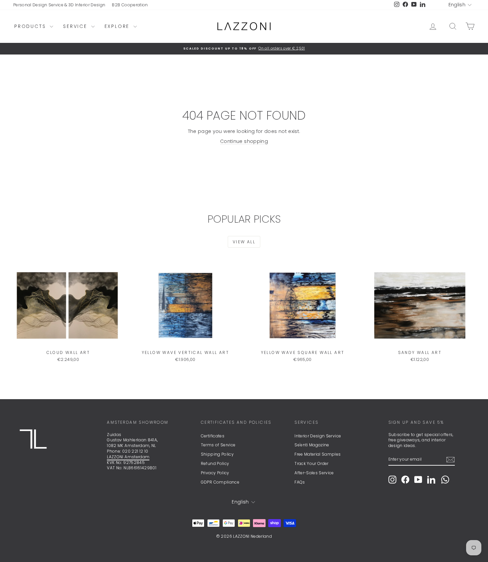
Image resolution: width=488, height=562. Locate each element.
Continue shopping (244, 141)
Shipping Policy (217, 454)
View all (244, 242)
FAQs (299, 482)
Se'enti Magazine (311, 445)
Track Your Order (311, 463)
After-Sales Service (314, 473)
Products (31, 26)
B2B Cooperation (130, 5)
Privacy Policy (215, 473)
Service (76, 26)
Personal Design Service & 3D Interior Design (59, 5)
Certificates (212, 436)
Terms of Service (218, 445)
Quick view (68, 340)
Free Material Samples (317, 454)
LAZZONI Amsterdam (128, 457)
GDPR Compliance (220, 482)
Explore (118, 26)
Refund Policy (215, 463)
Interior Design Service (317, 436)
